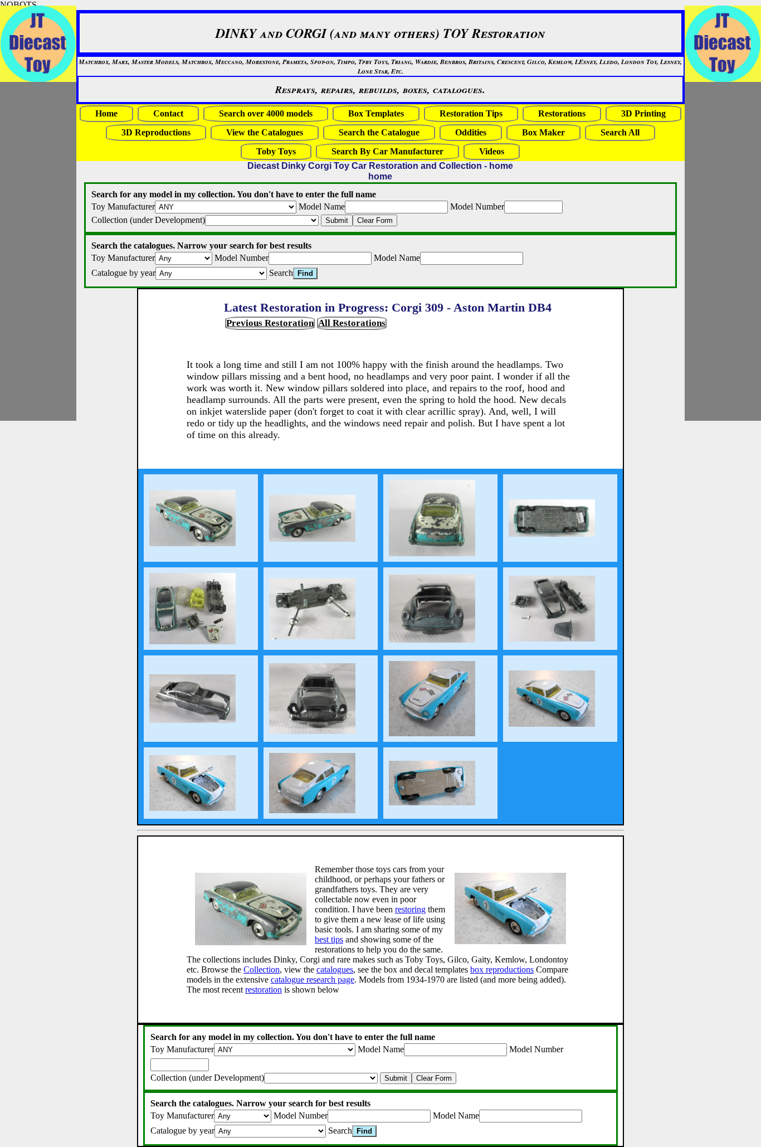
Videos (491, 151)
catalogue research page (312, 979)
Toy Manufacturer (123, 206)
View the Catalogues (264, 132)
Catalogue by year (123, 273)
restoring (410, 909)
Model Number (477, 206)
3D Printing (643, 113)
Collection (261, 969)
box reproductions (502, 969)
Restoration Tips (471, 113)
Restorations (562, 113)
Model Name (322, 206)
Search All (620, 132)
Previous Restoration (270, 323)
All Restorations (352, 323)
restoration (263, 989)
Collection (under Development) (148, 220)
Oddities (470, 132)
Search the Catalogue (379, 132)
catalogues (334, 969)
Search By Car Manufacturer (387, 151)
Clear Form (375, 220)
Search (281, 273)
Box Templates (376, 113)
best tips (329, 939)
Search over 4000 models (266, 113)
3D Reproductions (156, 132)
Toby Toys (276, 151)
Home (106, 113)
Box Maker (543, 132)
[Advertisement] (718, 251)
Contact (168, 113)
